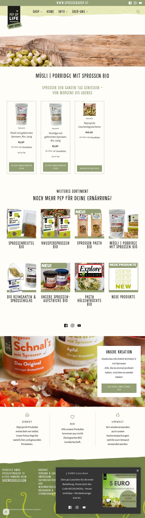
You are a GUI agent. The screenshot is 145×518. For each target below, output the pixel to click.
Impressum (45, 476)
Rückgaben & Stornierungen (47, 492)
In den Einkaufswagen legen (21, 167)
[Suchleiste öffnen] (140, 11)
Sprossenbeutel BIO (21, 245)
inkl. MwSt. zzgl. (16, 147)
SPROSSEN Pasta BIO (89, 245)
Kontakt (43, 470)
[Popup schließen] (138, 470)
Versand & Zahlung (50, 473)
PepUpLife (21, 128)
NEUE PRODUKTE (123, 296)
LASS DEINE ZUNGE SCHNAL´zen (119, 388)
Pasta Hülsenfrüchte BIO (89, 300)
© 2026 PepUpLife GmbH (15, 509)
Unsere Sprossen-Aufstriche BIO (55, 298)
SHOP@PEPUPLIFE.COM (14, 480)
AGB (41, 483)
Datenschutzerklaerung (52, 480)
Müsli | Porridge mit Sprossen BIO (123, 245)
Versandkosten (27, 147)
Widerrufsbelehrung (50, 487)
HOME (50, 11)
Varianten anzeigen (89, 168)
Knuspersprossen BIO (55, 245)
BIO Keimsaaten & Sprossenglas (21, 298)
